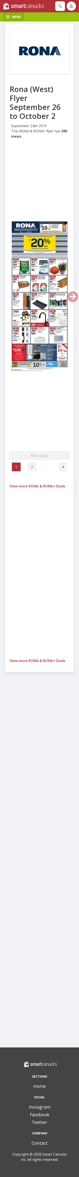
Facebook (39, 1115)
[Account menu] (71, 6)
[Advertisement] (39, 181)
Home (39, 1086)
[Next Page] (72, 296)
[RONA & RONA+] (39, 51)
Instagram (39, 1107)
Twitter (39, 1122)
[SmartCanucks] (28, 6)
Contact (40, 1143)
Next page (39, 455)
